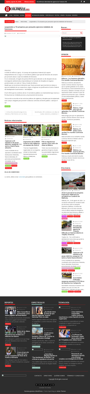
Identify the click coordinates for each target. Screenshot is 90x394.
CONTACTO (38, 375)
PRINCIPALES (8, 168)
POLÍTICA (57, 15)
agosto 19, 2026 (67, 76)
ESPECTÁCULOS (50, 15)
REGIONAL (16, 15)
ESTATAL (22, 15)
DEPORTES (74, 15)
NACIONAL (28, 15)
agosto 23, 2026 (78, 273)
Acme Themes (61, 391)
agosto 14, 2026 (77, 330)
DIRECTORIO (48, 375)
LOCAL (11, 15)
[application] (73, 43)
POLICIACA (68, 15)
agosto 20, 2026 (77, 307)
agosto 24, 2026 (10, 136)
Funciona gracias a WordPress (33, 391)
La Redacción (22, 33)
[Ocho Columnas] (6, 15)
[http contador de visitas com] (45, 385)
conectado (22, 177)
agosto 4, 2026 (78, 124)
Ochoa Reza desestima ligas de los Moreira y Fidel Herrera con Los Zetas (16, 113)
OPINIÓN (62, 15)
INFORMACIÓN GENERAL (38, 15)
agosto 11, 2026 (78, 103)
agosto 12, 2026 (77, 349)
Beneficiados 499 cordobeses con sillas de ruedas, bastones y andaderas (47, 113)
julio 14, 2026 (77, 145)
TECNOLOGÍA (62, 327)
